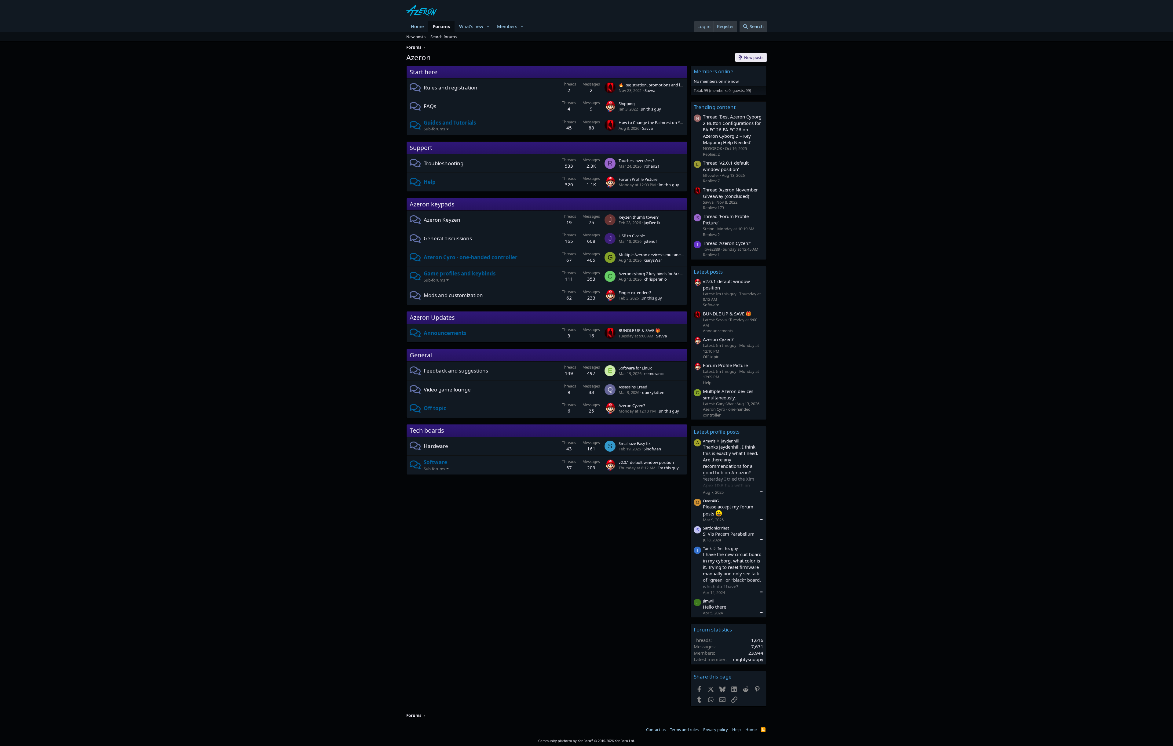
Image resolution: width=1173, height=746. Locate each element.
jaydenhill (730, 441)
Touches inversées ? (636, 160)
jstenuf (650, 241)
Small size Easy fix (635, 443)
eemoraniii (653, 373)
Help (430, 181)
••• (761, 491)
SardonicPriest (716, 528)
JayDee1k (652, 222)
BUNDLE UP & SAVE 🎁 (639, 330)
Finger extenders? (635, 292)
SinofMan (652, 449)
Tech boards (427, 430)
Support (421, 148)
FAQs (430, 106)
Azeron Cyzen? (632, 405)
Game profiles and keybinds (459, 273)
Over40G (711, 501)
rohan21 (652, 166)
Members (507, 26)
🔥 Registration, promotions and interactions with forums (671, 85)
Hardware (436, 445)
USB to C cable (632, 235)
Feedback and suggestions (456, 370)
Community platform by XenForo (586, 740)
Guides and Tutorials (450, 122)
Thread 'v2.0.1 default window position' (726, 166)
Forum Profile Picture (638, 179)
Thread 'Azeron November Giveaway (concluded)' (730, 193)
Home (417, 26)
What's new (471, 26)
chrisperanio (655, 279)
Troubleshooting (443, 163)
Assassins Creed (633, 387)
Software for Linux (635, 368)
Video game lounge (447, 389)
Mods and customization (453, 295)
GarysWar (653, 260)
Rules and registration (450, 87)
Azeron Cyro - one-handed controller (470, 257)
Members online (713, 71)
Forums (441, 26)
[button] (488, 26)
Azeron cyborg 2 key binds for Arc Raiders (656, 273)
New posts (416, 36)
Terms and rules (684, 729)
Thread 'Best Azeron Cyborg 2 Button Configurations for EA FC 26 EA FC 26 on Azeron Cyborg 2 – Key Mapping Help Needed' (732, 129)
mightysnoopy (748, 659)
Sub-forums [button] (434, 129)
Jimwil (708, 601)
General (421, 355)
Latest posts (708, 271)
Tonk (707, 548)
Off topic (435, 408)
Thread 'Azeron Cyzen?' (727, 243)
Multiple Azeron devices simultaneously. (655, 254)
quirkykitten (653, 392)
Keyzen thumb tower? (639, 217)
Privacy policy (715, 729)
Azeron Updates (432, 317)
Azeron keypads (432, 204)
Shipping (627, 103)
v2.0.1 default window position (646, 462)
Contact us (656, 729)
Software (435, 462)
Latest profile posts (717, 431)
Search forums (443, 36)
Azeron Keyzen (442, 219)
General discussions (448, 238)
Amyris (709, 441)
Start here (423, 72)
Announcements (445, 333)
